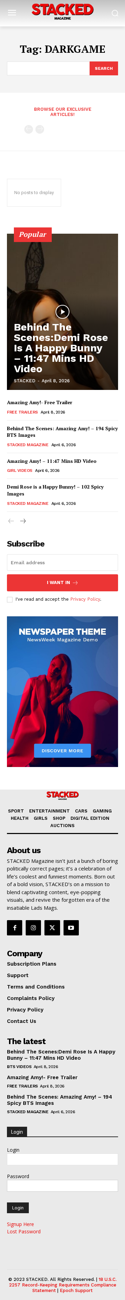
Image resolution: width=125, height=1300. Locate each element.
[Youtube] (71, 927)
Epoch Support (76, 1290)
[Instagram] (33, 927)
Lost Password (24, 1231)
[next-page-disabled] (39, 129)
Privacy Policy (85, 599)
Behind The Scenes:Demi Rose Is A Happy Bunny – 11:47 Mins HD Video (61, 348)
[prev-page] (28, 129)
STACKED (24, 380)
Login (13, 1150)
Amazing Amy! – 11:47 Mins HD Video (52, 461)
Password (18, 1176)
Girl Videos (19, 470)
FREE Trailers (22, 412)
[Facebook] (14, 927)
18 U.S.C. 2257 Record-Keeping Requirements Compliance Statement (63, 1285)
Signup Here (20, 1224)
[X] (52, 927)
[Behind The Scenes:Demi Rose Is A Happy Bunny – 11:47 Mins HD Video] (62, 312)
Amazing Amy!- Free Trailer (39, 402)
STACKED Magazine (27, 444)
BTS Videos (19, 1066)
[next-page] (22, 521)
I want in (58, 582)
